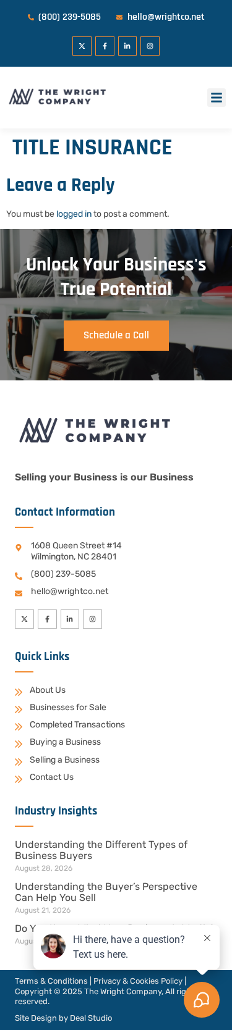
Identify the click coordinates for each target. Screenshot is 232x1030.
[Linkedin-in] (127, 46)
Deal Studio (91, 1018)
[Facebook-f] (104, 46)
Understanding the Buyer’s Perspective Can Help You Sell (106, 892)
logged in (74, 214)
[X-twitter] (82, 46)
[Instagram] (150, 46)
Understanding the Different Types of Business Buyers (101, 850)
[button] (216, 97)
